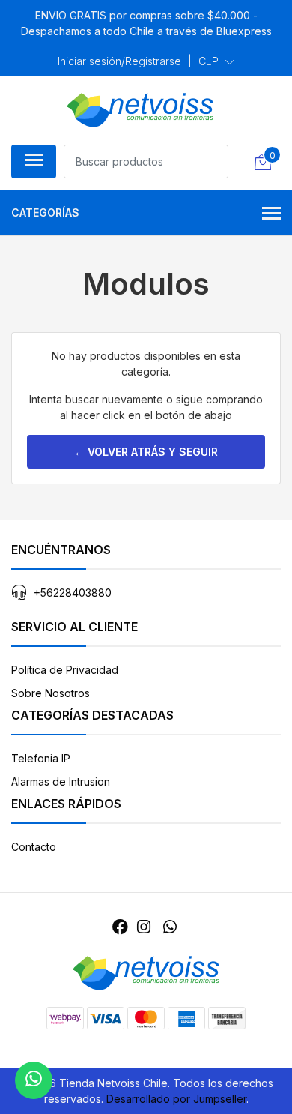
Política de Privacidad (64, 669)
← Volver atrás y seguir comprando (146, 457)
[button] (216, 61)
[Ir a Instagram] (143, 927)
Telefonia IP (40, 758)
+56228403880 (73, 592)
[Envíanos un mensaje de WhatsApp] (33, 1080)
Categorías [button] (45, 212)
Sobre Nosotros (50, 693)
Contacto (33, 846)
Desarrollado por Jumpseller (176, 1098)
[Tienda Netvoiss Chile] (140, 110)
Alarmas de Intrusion (60, 781)
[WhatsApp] (169, 927)
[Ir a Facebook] (120, 927)
